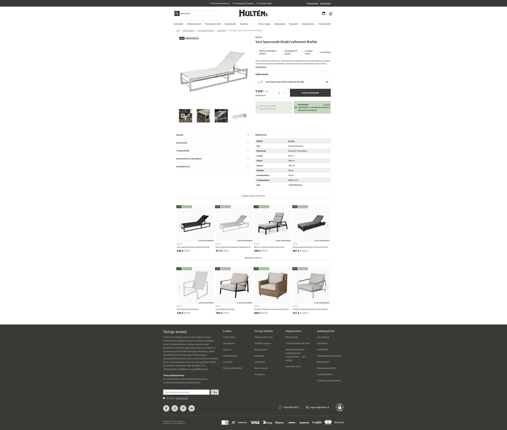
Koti (178, 30)
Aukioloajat (325, 3)
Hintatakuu (259, 361)
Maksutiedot (323, 361)
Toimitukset (322, 349)
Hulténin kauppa (262, 343)
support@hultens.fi (198, 369)
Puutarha (227, 361)
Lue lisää (326, 104)
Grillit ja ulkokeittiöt (232, 368)
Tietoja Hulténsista (263, 337)
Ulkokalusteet (188, 30)
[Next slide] (244, 115)
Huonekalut (229, 343)
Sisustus (227, 349)
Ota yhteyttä (323, 337)
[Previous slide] (183, 115)
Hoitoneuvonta (293, 366)
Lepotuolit (221, 30)
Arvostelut (259, 374)
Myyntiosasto (260, 349)
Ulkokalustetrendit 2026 (298, 343)
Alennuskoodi (261, 368)
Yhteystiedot (312, 3)
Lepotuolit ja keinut (205, 30)
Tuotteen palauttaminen (329, 380)
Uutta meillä (229, 337)
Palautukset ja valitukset (329, 355)
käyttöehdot (182, 398)
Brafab (258, 37)
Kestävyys (259, 355)
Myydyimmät (292, 337)
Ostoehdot (322, 343)
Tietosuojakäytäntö (326, 368)
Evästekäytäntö (324, 374)
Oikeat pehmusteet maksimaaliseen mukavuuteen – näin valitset (296, 355)
